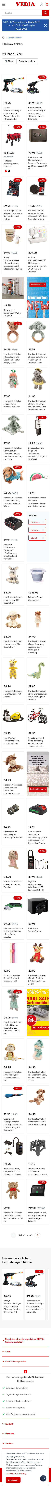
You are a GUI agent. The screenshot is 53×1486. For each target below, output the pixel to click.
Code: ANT (34, 21)
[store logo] (25, 4)
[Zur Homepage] (3, 37)
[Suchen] (45, 13)
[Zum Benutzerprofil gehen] (41, 4)
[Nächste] (37, 1235)
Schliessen (13, 1480)
